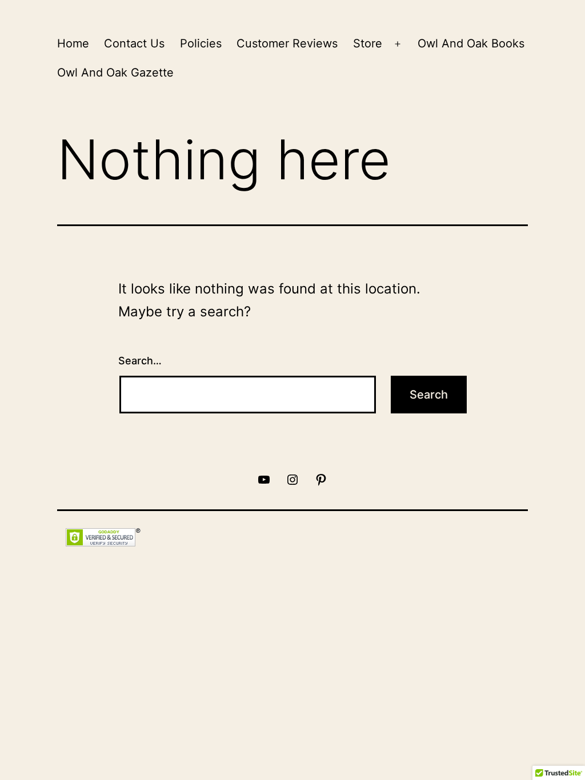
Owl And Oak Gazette (115, 72)
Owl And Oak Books (471, 43)
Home (73, 43)
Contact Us (134, 43)
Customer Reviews (287, 43)
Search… (140, 361)
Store (367, 43)
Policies (201, 43)
